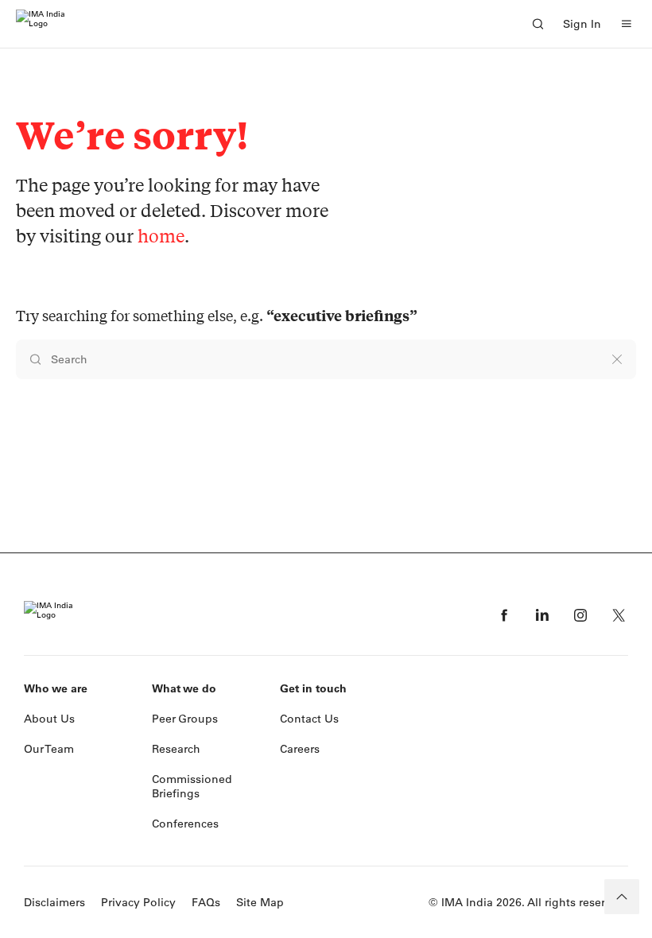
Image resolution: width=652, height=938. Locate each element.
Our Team (49, 749)
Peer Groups (185, 718)
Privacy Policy (138, 902)
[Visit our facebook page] (504, 615)
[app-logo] (40, 24)
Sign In (582, 24)
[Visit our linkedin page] (542, 615)
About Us (49, 718)
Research (176, 749)
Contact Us (309, 718)
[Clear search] (617, 359)
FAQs (206, 902)
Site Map (260, 902)
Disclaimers (54, 902)
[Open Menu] (626, 23)
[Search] (537, 23)
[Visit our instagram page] (580, 615)
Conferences (185, 823)
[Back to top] (621, 896)
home (161, 235)
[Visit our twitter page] (618, 615)
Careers (300, 749)
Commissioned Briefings (192, 786)
